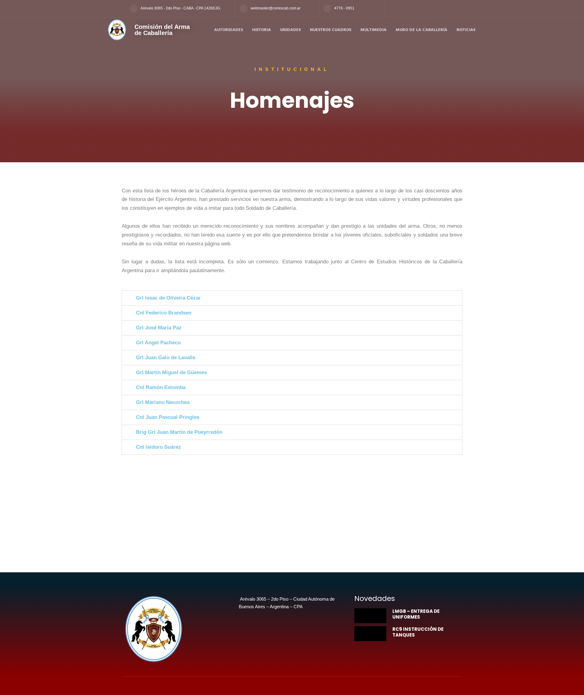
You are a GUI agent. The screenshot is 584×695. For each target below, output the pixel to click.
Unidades (290, 29)
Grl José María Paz (159, 328)
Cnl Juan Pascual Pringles (167, 417)
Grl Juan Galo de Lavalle (165, 357)
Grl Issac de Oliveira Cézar (168, 298)
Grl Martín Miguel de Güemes (171, 372)
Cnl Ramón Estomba (161, 387)
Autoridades (228, 29)
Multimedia (373, 29)
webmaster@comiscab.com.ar (276, 8)
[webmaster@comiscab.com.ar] (244, 8)
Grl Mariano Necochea (162, 402)
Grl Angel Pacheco (158, 343)
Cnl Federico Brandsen (163, 313)
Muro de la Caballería (421, 29)
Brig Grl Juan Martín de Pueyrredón (179, 432)
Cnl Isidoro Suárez (158, 447)
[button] (292, 298)
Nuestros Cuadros (330, 29)
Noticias (466, 29)
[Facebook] (392, 8)
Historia (261, 29)
